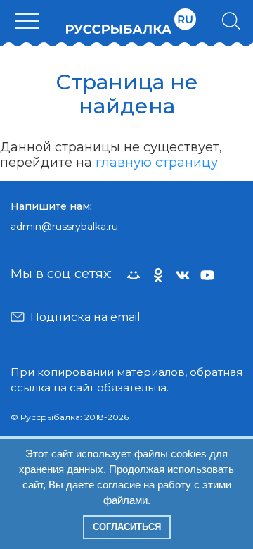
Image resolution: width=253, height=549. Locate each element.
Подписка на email (85, 317)
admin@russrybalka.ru (64, 226)
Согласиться (127, 527)
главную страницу (157, 162)
